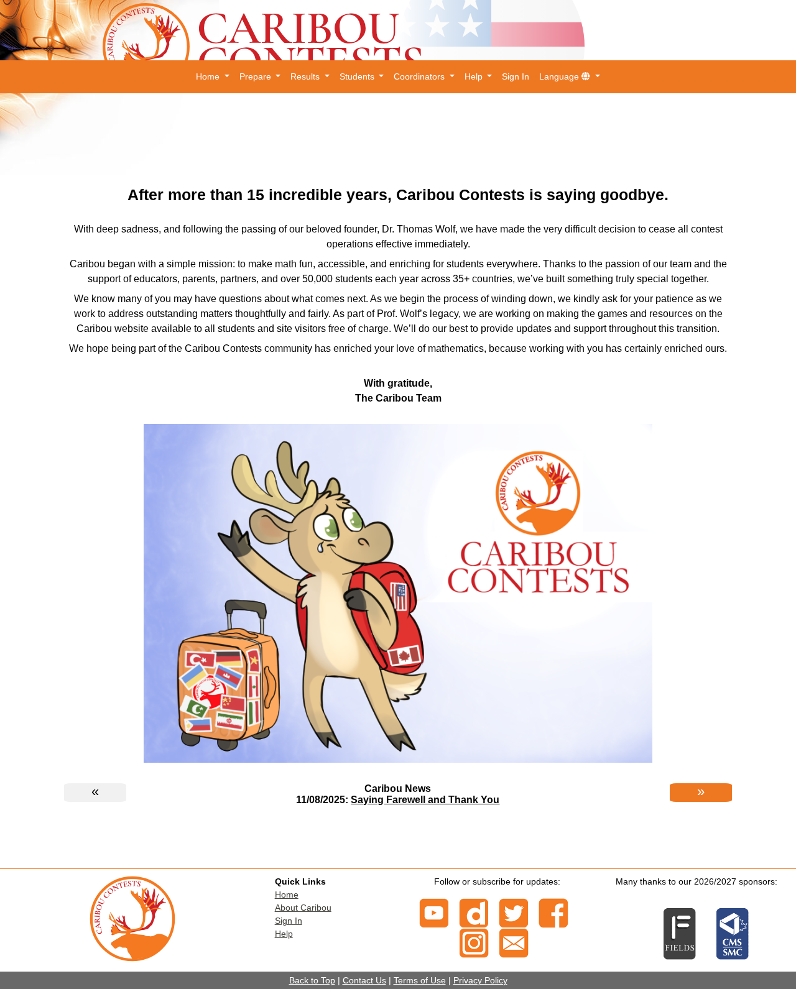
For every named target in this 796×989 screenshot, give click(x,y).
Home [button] (209, 76)
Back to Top (312, 980)
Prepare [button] (256, 76)
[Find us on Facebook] (553, 912)
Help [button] (475, 76)
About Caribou (303, 908)
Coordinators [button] (420, 76)
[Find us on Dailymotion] (474, 912)
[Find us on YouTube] (434, 912)
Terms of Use (420, 980)
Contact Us (364, 980)
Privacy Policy (480, 980)
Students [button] (358, 76)
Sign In (515, 76)
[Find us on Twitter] (514, 912)
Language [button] (560, 76)
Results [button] (306, 76)
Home (286, 894)
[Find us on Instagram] (474, 942)
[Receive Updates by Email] (514, 942)
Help (284, 934)
